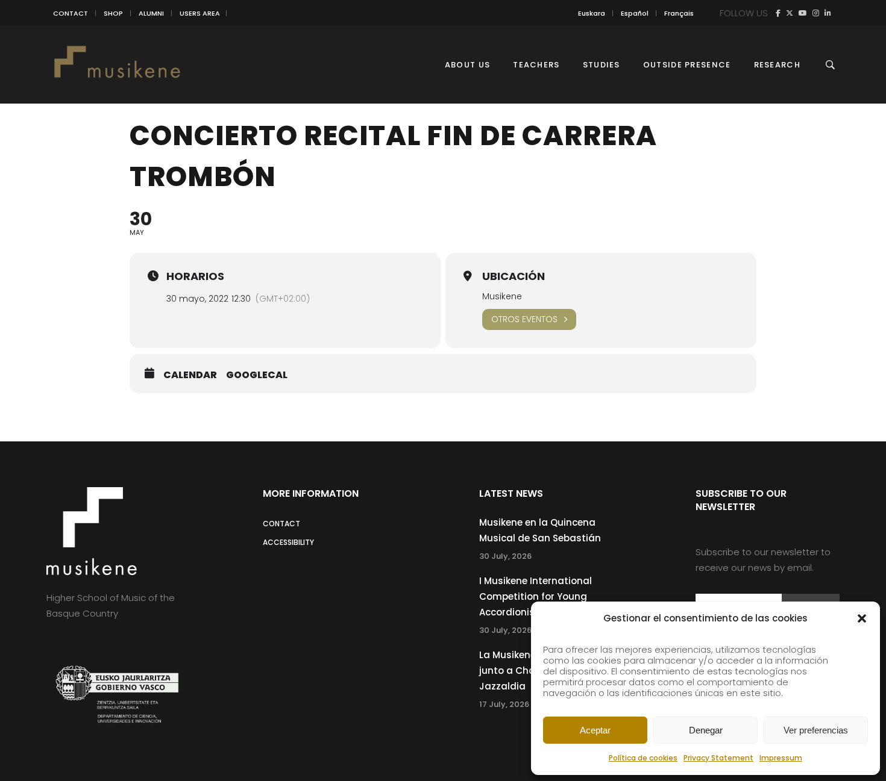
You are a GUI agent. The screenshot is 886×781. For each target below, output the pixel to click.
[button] (862, 618)
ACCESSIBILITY (288, 542)
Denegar (706, 730)
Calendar (190, 375)
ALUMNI (151, 13)
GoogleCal (256, 375)
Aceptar (595, 730)
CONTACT (70, 13)
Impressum (780, 758)
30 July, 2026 (505, 556)
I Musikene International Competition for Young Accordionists (535, 596)
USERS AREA (200, 13)
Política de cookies (643, 758)
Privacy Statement (718, 758)
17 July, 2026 (504, 704)
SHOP (113, 13)
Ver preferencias (816, 730)
